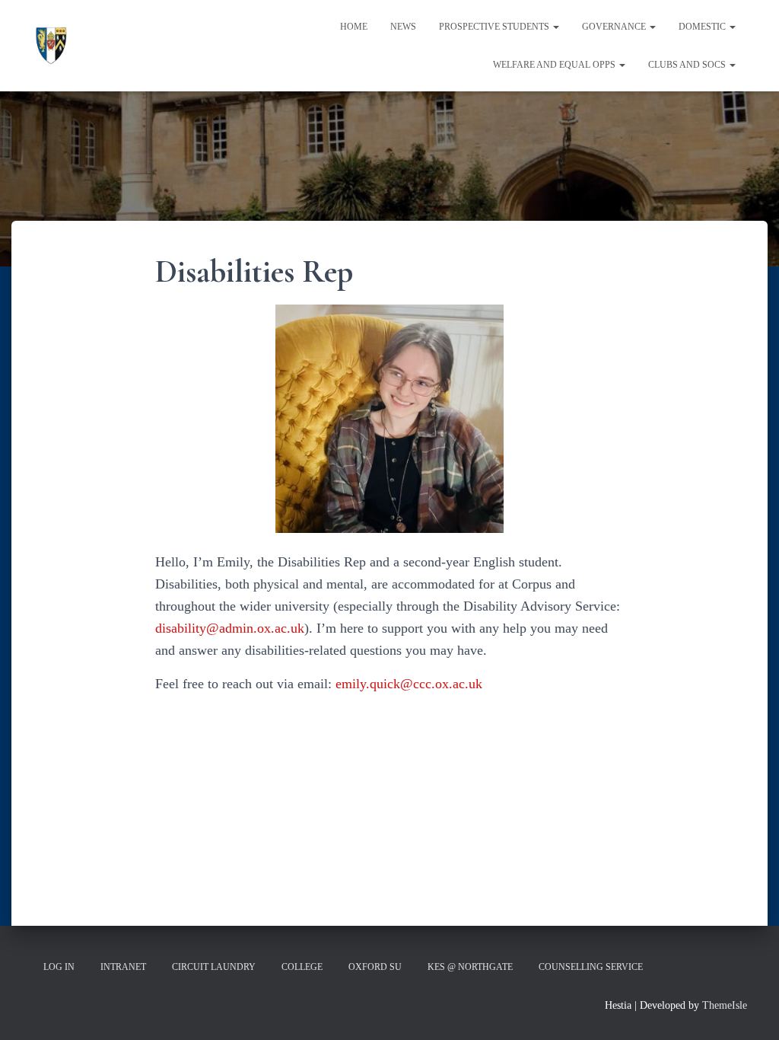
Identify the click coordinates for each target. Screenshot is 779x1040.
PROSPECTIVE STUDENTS (495, 26)
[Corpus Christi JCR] (51, 46)
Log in (59, 967)
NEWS (403, 26)
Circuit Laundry (214, 967)
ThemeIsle (724, 1005)
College (302, 967)
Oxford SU (375, 967)
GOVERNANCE (615, 26)
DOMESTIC (703, 26)
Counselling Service (591, 967)
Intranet (123, 967)
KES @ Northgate (470, 967)
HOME (353, 26)
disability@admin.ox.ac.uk (229, 628)
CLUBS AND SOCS (688, 64)
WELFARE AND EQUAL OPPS (555, 64)
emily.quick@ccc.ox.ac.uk (408, 683)
